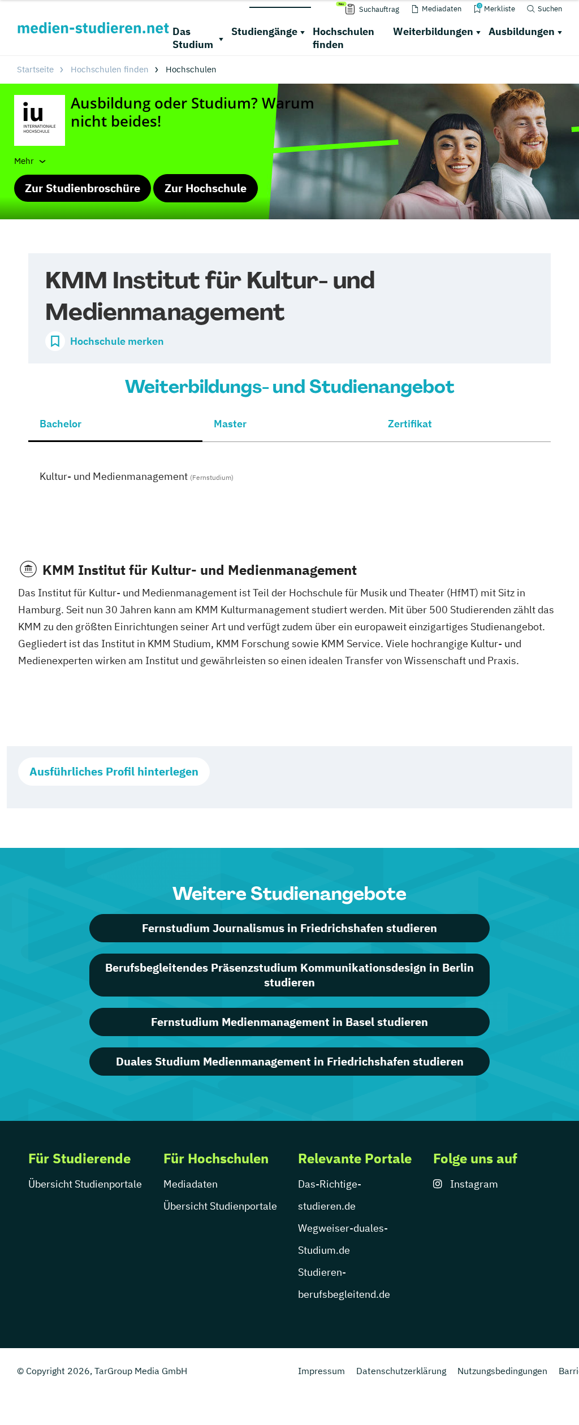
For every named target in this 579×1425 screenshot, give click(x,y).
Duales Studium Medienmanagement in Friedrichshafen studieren (290, 1061)
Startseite (35, 69)
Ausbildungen (522, 31)
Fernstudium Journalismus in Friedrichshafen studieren (289, 927)
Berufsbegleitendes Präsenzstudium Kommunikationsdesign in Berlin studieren (289, 975)
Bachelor (60, 423)
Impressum (321, 1370)
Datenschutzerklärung (401, 1370)
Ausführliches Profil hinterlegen (113, 771)
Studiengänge (264, 31)
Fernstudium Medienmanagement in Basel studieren (289, 1021)
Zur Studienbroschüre (82, 188)
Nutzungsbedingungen (502, 1370)
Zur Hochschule (206, 188)
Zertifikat (410, 423)
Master (230, 423)
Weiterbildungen (433, 31)
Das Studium (192, 38)
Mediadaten (190, 1183)
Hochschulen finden (343, 38)
